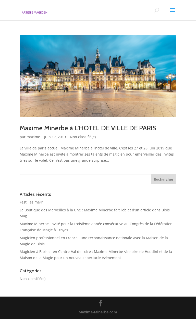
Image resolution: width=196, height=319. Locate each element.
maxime (33, 136)
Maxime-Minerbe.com (98, 312)
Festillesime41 (32, 202)
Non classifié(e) (83, 136)
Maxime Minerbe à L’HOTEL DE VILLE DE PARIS (88, 128)
